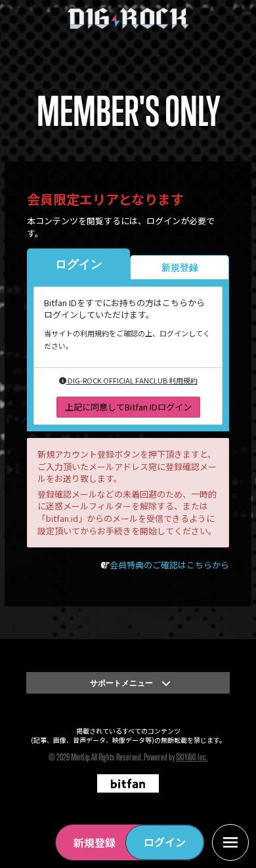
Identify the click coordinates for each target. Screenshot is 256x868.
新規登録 (95, 842)
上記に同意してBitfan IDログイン (128, 407)
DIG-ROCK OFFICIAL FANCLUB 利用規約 (132, 380)
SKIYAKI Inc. (191, 756)
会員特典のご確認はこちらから (169, 565)
